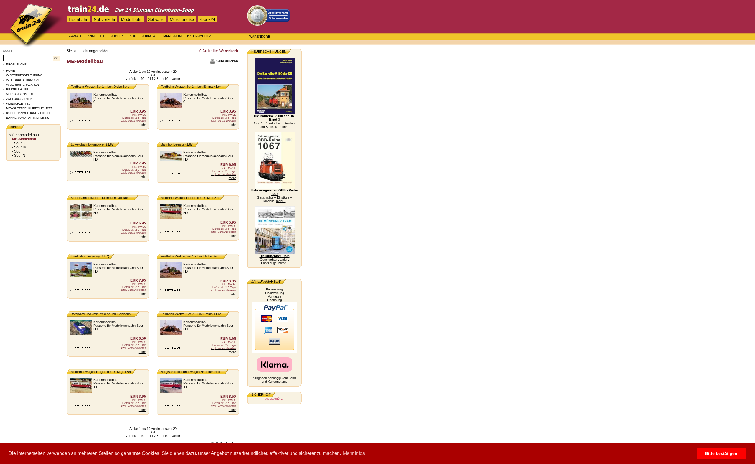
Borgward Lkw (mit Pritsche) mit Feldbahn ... (102, 314)
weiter (176, 78)
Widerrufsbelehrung (24, 75)
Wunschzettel (18, 103)
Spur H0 (20, 147)
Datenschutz (199, 36)
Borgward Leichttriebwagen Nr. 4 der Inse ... (192, 372)
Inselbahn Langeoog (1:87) (90, 256)
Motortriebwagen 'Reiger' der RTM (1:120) (101, 372)
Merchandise (182, 19)
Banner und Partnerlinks (27, 117)
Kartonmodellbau (25, 135)
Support (149, 36)
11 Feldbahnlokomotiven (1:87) (93, 144)
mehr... (284, 126)
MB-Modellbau (24, 139)
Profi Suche (16, 64)
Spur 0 (19, 143)
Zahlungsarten (19, 98)
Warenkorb (259, 36)
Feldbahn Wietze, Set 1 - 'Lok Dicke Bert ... (101, 86)
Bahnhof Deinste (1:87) (177, 144)
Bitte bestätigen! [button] (722, 453)
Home (10, 70)
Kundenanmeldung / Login (28, 113)
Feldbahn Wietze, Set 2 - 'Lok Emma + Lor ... (192, 86)
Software (156, 19)
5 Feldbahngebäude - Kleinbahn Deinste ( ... (102, 197)
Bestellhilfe (17, 89)
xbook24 (207, 19)
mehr (142, 124)
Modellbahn (132, 19)
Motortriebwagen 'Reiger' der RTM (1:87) (190, 197)
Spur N (19, 155)
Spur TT (20, 151)
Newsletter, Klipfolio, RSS (29, 108)
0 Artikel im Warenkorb (218, 51)
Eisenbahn (78, 19)
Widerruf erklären (22, 84)
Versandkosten (19, 94)
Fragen (75, 36)
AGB (132, 36)
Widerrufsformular (23, 80)
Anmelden (96, 36)
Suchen (117, 36)
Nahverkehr (105, 19)
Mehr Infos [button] (354, 453)
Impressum (172, 36)
